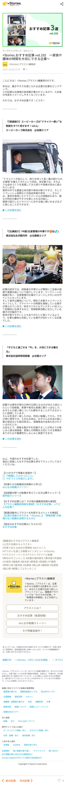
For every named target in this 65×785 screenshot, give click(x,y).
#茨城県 (57, 558)
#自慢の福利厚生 (35, 558)
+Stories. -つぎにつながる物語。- (33, 660)
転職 (5, 721)
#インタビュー (36, 551)
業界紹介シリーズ (12, 495)
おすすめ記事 (10, 526)
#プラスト (31, 554)
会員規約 (5, 750)
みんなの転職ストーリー (16, 487)
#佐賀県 (54, 565)
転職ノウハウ (20, 706)
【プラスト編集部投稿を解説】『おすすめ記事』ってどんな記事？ (31, 505)
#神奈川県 (8, 565)
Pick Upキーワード (26, 721)
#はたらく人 (39, 547)
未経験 (6, 744)
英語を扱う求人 (30, 744)
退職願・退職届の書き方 (13, 701)
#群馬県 (34, 561)
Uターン (29, 696)
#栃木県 (25, 561)
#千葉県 (51, 561)
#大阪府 (7, 561)
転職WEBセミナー (11, 711)
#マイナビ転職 (44, 554)
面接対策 (7, 706)
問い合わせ (53, 750)
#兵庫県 (27, 565)
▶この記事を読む (12, 210)
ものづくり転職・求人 (39, 730)
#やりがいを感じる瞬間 (15, 551)
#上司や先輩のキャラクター (17, 544)
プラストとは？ (32, 608)
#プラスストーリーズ (14, 554)
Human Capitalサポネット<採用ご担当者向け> (22, 757)
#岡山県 (36, 565)
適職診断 (39, 701)
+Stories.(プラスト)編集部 (22, 64)
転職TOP (7, 660)
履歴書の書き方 (10, 691)
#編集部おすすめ (11, 540)
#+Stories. (49, 551)
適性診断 (18, 696)
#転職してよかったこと (24, 568)
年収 (30, 701)
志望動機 (7, 696)
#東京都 (48, 558)
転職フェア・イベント (39, 706)
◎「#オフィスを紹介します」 (19, 478)
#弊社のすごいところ (14, 558)
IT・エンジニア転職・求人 (14, 730)
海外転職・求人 (28, 735)
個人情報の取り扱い (21, 750)
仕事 (48, 701)
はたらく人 (28, 50)
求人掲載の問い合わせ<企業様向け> (17, 754)
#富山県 (7, 568)
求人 (13, 721)
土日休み (16, 744)
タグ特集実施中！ (32, 630)
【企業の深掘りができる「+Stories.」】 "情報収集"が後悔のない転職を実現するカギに (32, 517)
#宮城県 (42, 561)
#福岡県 (45, 565)
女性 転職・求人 (11, 735)
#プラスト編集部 (30, 540)
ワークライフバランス (12, 50)
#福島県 (16, 561)
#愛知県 (18, 565)
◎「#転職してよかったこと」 (19, 475)
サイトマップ (39, 750)
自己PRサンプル (48, 691)
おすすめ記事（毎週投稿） (32, 615)
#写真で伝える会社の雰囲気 (17, 547)
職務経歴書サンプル (28, 691)
